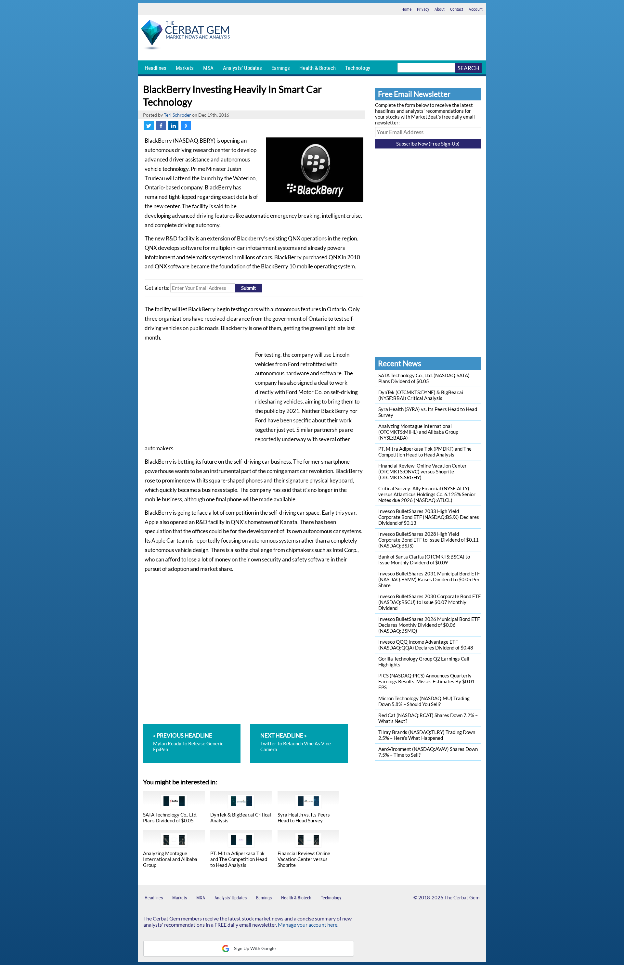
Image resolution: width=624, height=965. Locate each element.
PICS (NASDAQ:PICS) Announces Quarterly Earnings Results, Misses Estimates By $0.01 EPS (426, 681)
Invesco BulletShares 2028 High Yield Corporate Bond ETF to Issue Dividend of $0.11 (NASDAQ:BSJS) (428, 539)
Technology (357, 68)
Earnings (280, 68)
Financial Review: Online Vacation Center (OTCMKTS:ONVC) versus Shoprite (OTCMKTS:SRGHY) (422, 471)
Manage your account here (307, 924)
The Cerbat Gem (461, 897)
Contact (456, 9)
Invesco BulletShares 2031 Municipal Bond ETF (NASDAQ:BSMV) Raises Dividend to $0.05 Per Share (429, 579)
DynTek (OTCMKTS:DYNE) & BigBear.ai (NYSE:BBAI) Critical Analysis (420, 395)
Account (476, 9)
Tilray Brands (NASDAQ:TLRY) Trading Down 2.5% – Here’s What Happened (426, 735)
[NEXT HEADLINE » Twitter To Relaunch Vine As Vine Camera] (299, 727)
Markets (185, 68)
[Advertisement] (359, 37)
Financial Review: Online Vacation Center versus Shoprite (304, 859)
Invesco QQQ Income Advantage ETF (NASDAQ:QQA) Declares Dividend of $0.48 (425, 644)
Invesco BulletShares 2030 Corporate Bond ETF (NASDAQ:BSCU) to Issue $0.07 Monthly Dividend (429, 602)
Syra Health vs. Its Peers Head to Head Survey (304, 817)
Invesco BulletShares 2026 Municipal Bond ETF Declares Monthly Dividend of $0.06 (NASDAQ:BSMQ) (429, 625)
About (440, 9)
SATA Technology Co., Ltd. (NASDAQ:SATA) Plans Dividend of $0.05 (424, 378)
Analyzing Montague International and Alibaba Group (170, 859)
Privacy (423, 9)
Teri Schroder (177, 115)
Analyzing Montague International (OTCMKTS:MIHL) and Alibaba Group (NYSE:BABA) (418, 432)
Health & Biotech (317, 68)
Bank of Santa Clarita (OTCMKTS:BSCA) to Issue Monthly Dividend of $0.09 (424, 559)
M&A (208, 68)
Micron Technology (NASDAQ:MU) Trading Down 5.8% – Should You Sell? (424, 701)
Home (406, 9)
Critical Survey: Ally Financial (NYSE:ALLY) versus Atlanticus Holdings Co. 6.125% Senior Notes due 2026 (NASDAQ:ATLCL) (426, 494)
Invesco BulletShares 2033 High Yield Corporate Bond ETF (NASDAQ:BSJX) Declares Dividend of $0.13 (428, 517)
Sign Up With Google (254, 948)
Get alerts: (157, 288)
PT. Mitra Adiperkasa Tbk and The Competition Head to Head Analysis (238, 859)
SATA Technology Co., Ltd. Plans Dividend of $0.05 (170, 817)
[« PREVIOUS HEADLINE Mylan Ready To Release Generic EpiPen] (196, 727)
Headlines (155, 68)
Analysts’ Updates (242, 68)
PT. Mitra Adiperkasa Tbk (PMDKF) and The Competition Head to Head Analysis (425, 451)
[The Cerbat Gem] (185, 36)
